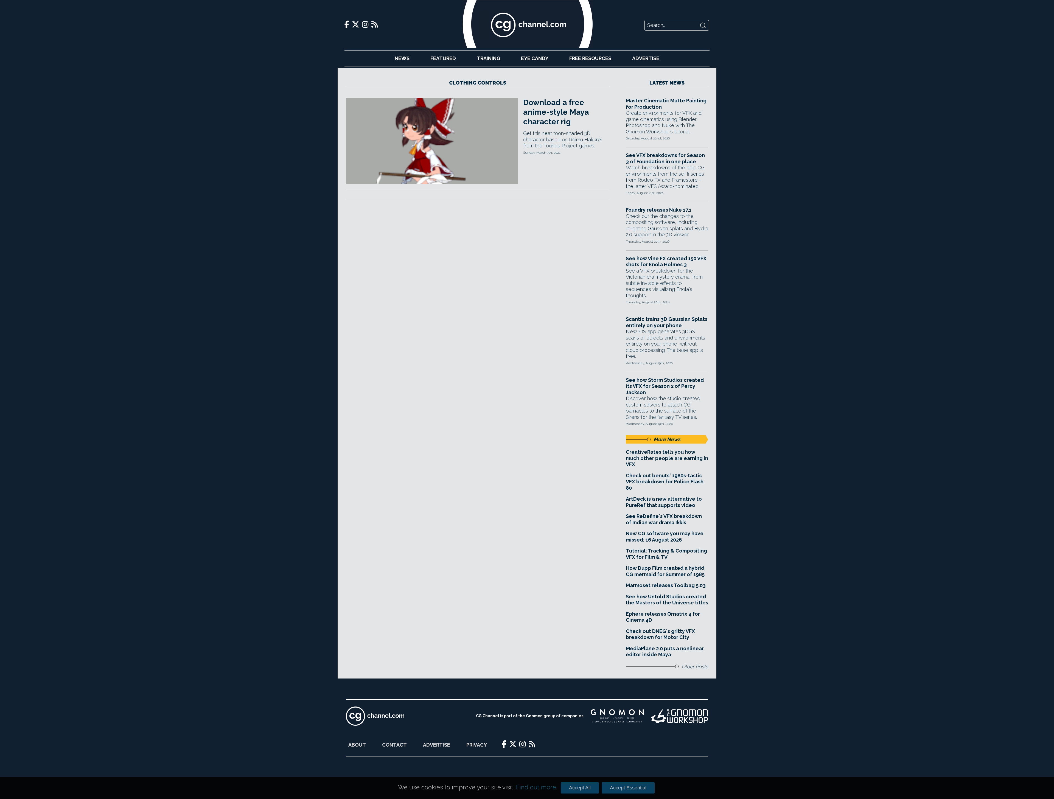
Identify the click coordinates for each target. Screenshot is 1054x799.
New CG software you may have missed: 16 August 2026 (664, 537)
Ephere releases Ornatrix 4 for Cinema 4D (663, 617)
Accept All (580, 787)
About (357, 745)
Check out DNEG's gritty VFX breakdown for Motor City (660, 634)
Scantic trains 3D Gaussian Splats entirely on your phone (666, 322)
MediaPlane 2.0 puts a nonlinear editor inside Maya (665, 652)
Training (488, 58)
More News (667, 439)
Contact (394, 745)
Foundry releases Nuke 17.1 (658, 210)
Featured (443, 58)
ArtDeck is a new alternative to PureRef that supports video (664, 502)
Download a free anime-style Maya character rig (556, 112)
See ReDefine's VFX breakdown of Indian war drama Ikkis (664, 519)
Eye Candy (534, 58)
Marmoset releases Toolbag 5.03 (666, 585)
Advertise (645, 58)
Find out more (536, 787)
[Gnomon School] (617, 716)
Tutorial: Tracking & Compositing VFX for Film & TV (666, 554)
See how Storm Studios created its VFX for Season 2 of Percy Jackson (665, 386)
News (402, 58)
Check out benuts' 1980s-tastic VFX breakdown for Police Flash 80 (664, 482)
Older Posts (695, 666)
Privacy (476, 745)
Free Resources (590, 58)
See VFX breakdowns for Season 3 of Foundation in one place (665, 158)
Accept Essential (628, 787)
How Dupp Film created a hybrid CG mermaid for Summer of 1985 (665, 571)
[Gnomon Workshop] (679, 716)
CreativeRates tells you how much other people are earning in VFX (667, 458)
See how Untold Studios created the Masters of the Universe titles (667, 600)
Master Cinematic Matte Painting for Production (666, 104)
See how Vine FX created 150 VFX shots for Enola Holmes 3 (666, 262)
